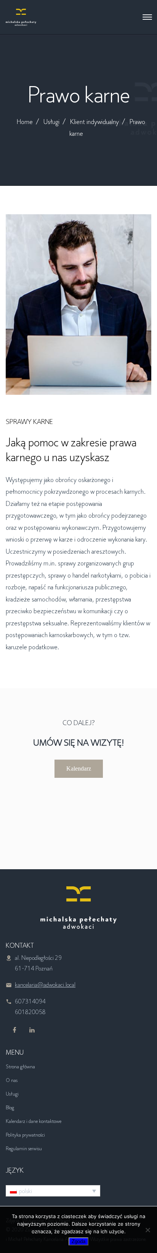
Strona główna (20, 1066)
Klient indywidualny (94, 121)
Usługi (51, 121)
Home (25, 121)
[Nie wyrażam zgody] (147, 1230)
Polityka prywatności (25, 1134)
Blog (10, 1107)
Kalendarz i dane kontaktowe (33, 1121)
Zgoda (78, 1241)
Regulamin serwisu (24, 1148)
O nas (12, 1080)
